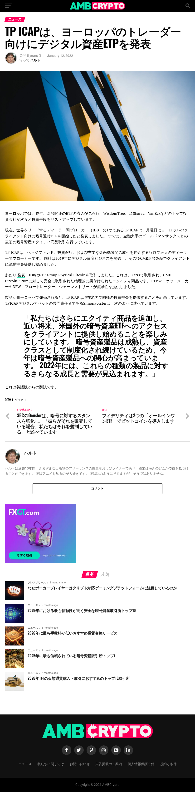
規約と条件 (168, 763)
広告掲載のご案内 (108, 763)
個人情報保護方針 (141, 763)
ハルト (35, 60)
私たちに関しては (50, 763)
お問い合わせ (80, 763)
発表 (21, 275)
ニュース (25, 763)
